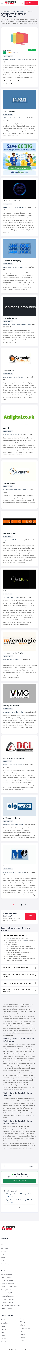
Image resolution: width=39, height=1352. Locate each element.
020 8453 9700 (7, 869)
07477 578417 (7, 204)
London (22, 59)
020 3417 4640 (7, 374)
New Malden (6, 490)
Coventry (3, 1339)
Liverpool (22, 1338)
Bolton (3, 1326)
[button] (35, 1166)
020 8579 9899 (7, 431)
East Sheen (6, 377)
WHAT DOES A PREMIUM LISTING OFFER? (17, 983)
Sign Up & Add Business (19, 1181)
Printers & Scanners (6, 1309)
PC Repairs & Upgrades (7, 1299)
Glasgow (22, 1325)
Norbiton (5, 267)
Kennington (6, 59)
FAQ (2, 1261)
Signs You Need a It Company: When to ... (20, 1200)
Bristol (2, 1332)
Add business (30, 917)
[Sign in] (22, 3)
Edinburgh (23, 1322)
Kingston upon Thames (9, 324)
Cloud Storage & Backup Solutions (10, 1305)
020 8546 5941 (7, 321)
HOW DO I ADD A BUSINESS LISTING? (15, 935)
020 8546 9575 (7, 264)
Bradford (3, 1329)
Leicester (22, 1334)
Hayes (4, 659)
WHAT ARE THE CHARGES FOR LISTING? (17, 968)
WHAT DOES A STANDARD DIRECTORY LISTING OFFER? (18, 975)
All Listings (4, 1245)
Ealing (4, 435)
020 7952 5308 (7, 56)
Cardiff (3, 1336)
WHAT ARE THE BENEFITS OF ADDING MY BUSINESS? (17, 991)
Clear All (31, 1166)
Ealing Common (7, 540)
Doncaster (4, 1342)
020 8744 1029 (7, 114)
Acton (4, 597)
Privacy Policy (5, 1264)
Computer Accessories (7, 1280)
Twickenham (6, 118)
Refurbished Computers (7, 1296)
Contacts (3, 1251)
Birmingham (4, 1323)
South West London (15, 118)
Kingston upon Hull (25, 1328)
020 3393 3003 (7, 486)
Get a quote (4, 1248)
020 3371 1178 (7, 761)
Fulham (5, 712)
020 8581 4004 (7, 656)
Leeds (21, 1331)
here (10, 939)
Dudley (22, 1319)
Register (3, 1257)
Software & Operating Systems (9, 1287)
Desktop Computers (6, 1274)
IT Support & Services (7, 1302)
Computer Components (7, 1283)
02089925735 (7, 594)
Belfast (3, 1320)
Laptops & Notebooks (7, 1277)
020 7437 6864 (7, 536)
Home (3, 1242)
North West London (14, 765)
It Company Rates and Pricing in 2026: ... (20, 1194)
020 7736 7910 (7, 709)
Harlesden (5, 765)
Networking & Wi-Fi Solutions (9, 1293)
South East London (15, 59)
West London (10, 435)
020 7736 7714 (7, 821)
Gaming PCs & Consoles (8, 1290)
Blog (2, 1254)
